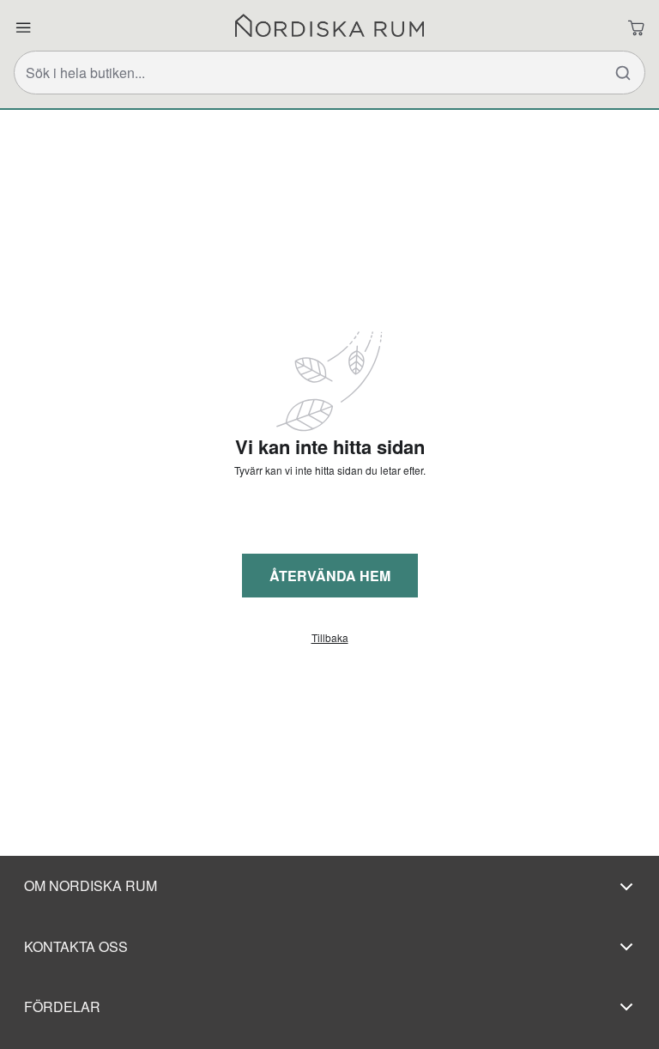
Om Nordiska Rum (90, 885)
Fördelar (62, 1006)
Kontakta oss (76, 946)
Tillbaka (329, 638)
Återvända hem (329, 575)
